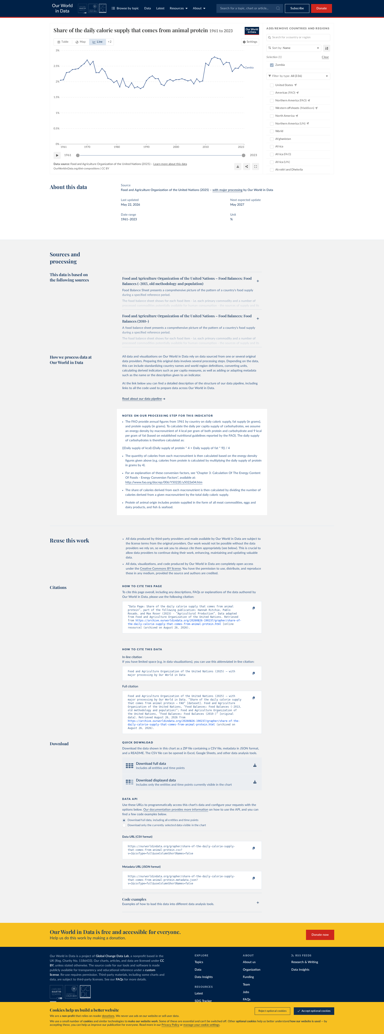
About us (249, 962)
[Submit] (277, 8)
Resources (177, 8)
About (197, 8)
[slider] (77, 155)
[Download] (237, 166)
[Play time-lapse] (57, 155)
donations (108, 1016)
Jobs (246, 992)
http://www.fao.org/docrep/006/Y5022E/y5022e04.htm (163, 482)
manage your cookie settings (201, 1025)
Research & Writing (304, 962)
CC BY (105, 168)
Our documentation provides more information (175, 809)
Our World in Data (62, 8)
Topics (199, 962)
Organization (251, 969)
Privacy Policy (170, 1025)
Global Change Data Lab (112, 956)
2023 (253, 155)
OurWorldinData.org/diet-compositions (77, 168)
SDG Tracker (203, 1001)
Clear (325, 57)
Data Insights (204, 977)
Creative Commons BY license (160, 568)
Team (246, 984)
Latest (160, 8)
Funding (248, 977)
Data (147, 8)
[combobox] (249, 8)
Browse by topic (128, 8)
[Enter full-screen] (255, 166)
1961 (67, 155)
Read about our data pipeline (142, 398)
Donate (321, 8)
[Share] (246, 166)
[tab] (63, 42)
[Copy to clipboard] (249, 608)
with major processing (227, 190)
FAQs (119, 979)
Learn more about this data (170, 164)
